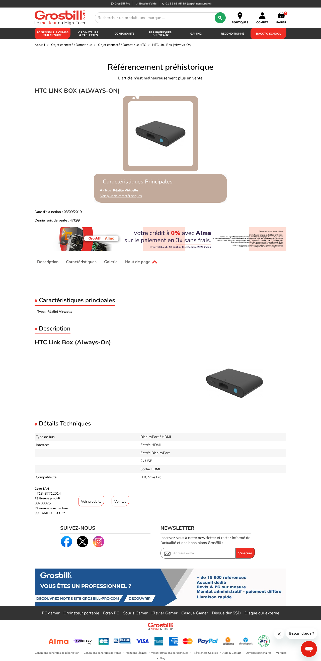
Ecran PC (111, 613)
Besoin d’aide (147, 4)
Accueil (40, 45)
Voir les (120, 501)
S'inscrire (245, 553)
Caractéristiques (81, 262)
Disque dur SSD (226, 613)
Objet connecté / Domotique (71, 45)
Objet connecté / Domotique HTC (122, 45)
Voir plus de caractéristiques (121, 196)
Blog (162, 658)
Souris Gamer (135, 613)
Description (47, 262)
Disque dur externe (262, 613)
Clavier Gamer (164, 613)
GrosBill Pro (122, 4)
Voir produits (91, 501)
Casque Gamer (194, 613)
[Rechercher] (220, 17)
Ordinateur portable (81, 613)
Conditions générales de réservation (57, 653)
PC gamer (51, 613)
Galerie (111, 262)
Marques (281, 653)
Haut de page (137, 262)
